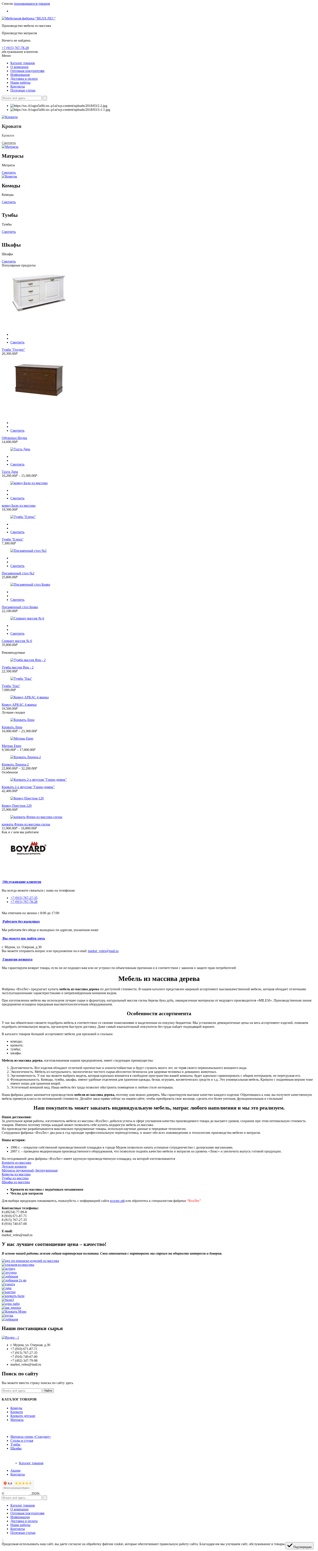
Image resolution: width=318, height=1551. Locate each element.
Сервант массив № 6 (17, 641)
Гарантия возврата (17, 959)
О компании (19, 1509)
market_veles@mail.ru (103, 951)
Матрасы (17, 1420)
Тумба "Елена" (13, 539)
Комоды (16, 1408)
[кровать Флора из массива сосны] (159, 817)
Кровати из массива (16, 1162)
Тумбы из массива (15, 1178)
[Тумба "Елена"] (159, 517)
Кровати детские (22, 1416)
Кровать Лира (12, 727)
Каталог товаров (31, 1463)
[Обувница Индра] (159, 388)
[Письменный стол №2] (159, 551)
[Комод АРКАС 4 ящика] (159, 697)
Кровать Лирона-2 (15, 764)
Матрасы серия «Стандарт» (30, 1436)
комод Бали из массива (18, 505)
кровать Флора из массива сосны (26, 824)
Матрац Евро (11, 746)
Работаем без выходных (21, 921)
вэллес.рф (117, 1201)
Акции (15, 1470)
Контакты (17, 1474)
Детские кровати (14, 1166)
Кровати (16, 1412)
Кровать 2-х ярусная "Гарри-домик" (28, 787)
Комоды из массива (16, 1174)
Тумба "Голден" (13, 349)
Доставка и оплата (24, 1521)
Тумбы (15, 1444)
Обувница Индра (14, 438)
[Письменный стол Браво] (159, 585)
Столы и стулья (21, 1440)
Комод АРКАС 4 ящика (19, 704)
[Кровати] (10, 117)
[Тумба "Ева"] (159, 679)
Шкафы (16, 1448)
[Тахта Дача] (159, 449)
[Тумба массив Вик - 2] (159, 660)
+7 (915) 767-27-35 (23, 898)
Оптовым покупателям (27, 1513)
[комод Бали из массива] (159, 483)
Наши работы (20, 1525)
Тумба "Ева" (11, 686)
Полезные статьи (22, 1533)
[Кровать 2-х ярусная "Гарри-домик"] (159, 780)
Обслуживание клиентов (22, 882)
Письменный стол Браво (20, 607)
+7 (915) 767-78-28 (15, 48)
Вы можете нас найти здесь (24, 938)
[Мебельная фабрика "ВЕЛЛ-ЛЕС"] (29, 18)
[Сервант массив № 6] (159, 618)
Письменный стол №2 (18, 573)
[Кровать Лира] (159, 720)
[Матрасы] (10, 147)
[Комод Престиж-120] (159, 798)
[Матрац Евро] (159, 738)
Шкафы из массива (16, 1182)
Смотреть (9, 143)
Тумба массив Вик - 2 (18, 667)
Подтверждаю (302, 1547)
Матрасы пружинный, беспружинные (30, 1170)
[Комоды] (9, 176)
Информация (20, 1517)
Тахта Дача (10, 472)
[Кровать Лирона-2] (159, 757)
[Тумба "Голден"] (159, 300)
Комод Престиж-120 (17, 805)
